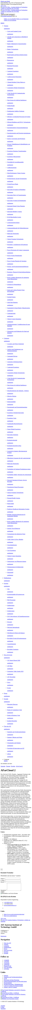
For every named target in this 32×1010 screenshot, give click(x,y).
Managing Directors (12, 704)
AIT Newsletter (11, 677)
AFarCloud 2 (19, 766)
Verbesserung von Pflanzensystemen (16, 561)
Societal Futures (11, 297)
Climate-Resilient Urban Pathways (16, 82)
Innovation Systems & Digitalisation (16, 200)
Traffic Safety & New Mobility (15, 539)
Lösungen (6, 946)
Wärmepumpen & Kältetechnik (15, 567)
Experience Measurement (13, 156)
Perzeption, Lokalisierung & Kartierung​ (17, 244)
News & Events (8, 950)
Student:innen (10, 605)
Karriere (6, 951)
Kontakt (6, 953)
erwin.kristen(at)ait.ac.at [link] (10, 905)
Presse (5, 949)
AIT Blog (9, 666)
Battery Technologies (12, 49)
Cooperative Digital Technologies (16, 87)
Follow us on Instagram (22, 19)
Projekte (13, 766)
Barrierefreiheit (8, 983)
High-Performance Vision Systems (16, 173)
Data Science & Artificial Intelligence (17, 100)
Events (9, 688)
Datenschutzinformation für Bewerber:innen (15, 981)
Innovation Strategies (12, 434)
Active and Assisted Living (14, 31)
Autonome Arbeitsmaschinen (14, 361)
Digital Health (11, 105)
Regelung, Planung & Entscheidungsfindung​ (18, 272)
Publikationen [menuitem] (7, 578)
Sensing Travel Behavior (13, 528)
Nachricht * (4, 890)
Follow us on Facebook (10, 20)
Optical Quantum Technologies (15, 239)
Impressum (3, 936)
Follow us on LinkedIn (10, 19)
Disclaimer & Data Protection (11, 980)
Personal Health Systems (13, 498)
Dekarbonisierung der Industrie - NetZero (18, 390)
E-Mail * (3, 880)
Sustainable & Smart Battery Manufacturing (18, 308)
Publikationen (7, 947)
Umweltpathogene (12, 545)
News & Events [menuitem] (8, 655)
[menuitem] (17, 28)
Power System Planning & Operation (16, 261)
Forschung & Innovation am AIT (15, 748)
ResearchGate (7, 966)
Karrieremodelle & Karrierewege (15, 594)
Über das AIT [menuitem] (7, 726)
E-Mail (2, 1007)
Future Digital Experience (14, 429)
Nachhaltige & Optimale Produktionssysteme (19, 469)
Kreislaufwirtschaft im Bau (14, 445)
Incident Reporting (12, 721)
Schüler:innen (10, 611)
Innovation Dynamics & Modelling (16, 189)
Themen (8, 766)
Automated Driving (12, 356)
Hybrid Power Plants (12, 184)
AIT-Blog (6, 968)
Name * (3, 878)
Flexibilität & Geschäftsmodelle (15, 162)
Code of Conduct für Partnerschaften (13, 985)
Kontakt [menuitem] (6, 699)
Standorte (3, 1008)
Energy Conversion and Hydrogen (16, 138)
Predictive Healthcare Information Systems (18, 509)
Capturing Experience (13, 71)
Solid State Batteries (12, 302)
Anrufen (3, 1005)
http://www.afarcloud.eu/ (10, 915)
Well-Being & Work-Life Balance (16, 633)
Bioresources (10, 60)
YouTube (6, 961)
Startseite (3, 766)
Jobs (8, 589)
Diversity (9, 622)
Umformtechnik (11, 313)
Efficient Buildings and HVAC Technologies (18, 122)
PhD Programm (11, 600)
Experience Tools (11, 418)
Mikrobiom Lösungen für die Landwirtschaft (18, 458)
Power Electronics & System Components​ (18, 250)
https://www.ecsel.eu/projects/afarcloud (14, 914)
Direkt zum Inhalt (5, 1)
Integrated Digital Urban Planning (16, 206)
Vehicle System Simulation (14, 319)
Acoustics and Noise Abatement (15, 344)
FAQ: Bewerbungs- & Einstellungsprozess (18, 616)
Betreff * (3, 882)
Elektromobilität (11, 401)
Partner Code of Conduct (10, 987)
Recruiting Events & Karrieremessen (16, 638)
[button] (2, 13)
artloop (9, 754)
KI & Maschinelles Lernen (14, 217)
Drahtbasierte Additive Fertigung (15, 111)
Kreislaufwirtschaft (12, 440)
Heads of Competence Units (14, 710)
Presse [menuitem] (5, 693)
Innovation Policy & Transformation (16, 195)
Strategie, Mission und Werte (14, 737)
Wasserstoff (10, 572)
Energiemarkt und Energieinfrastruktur (17, 407)
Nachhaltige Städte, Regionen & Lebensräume (19, 474)
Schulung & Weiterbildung (14, 284)
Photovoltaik (10, 503)
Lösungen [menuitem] (6, 338)
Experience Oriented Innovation (15, 412)
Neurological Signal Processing (15, 487)
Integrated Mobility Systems (14, 211)
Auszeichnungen (11, 644)
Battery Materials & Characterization (16, 43)
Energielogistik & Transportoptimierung (17, 127)
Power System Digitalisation (14, 255)
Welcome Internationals (13, 627)
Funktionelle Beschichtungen (14, 423)
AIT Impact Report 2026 (13, 660)
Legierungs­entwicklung (13, 222)
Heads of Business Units (13, 715)
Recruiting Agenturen (12, 649)
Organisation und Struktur (14, 743)
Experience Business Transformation (16, 151)
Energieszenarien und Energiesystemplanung (18, 133)
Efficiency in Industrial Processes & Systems (18, 116)
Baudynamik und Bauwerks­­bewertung (17, 54)
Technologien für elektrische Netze (16, 534)
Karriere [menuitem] (6, 583)
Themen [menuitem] (6, 26)
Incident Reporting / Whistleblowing (13, 984)
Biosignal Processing (12, 65)
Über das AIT (7, 943)
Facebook (6, 963)
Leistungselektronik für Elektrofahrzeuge (17, 228)
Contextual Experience (13, 367)
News (8, 682)
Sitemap (6, 975)
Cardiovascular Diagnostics (14, 76)
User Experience (11, 550)
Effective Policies (11, 396)
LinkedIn (6, 960)
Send (2, 891)
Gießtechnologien (11, 167)
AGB (5, 978)
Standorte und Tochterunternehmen (16, 732)
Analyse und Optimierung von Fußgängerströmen (15, 350)
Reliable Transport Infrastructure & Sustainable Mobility (16, 515)
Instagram (6, 964)
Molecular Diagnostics (13, 233)
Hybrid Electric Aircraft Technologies (17, 178)
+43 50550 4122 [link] (8, 902)
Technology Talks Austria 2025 (15, 671)
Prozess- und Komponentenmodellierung (17, 266)
